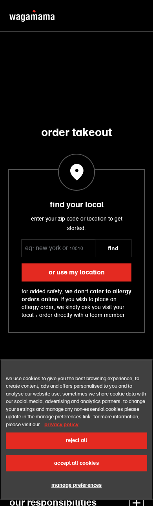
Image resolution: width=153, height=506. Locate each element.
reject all (76, 440)
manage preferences (76, 485)
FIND (113, 248)
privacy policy (61, 424)
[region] (76, 429)
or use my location (77, 272)
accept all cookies (76, 463)
